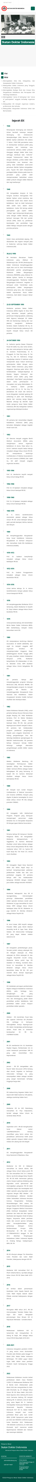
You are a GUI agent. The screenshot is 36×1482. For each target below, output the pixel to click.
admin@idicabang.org (10, 1460)
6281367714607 (7, 2)
